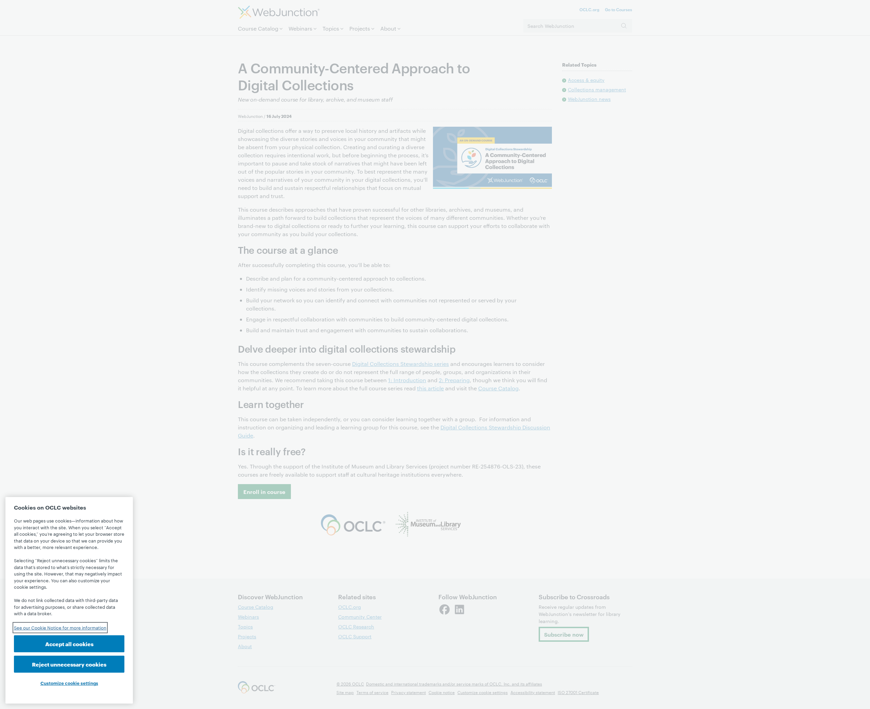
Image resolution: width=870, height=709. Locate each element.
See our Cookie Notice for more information (60, 627)
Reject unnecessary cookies (69, 664)
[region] (69, 600)
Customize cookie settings (69, 683)
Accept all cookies (69, 644)
